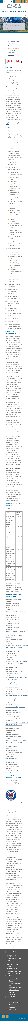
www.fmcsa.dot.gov (11, 758)
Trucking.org (11, 55)
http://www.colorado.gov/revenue (15, 612)
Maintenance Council (15, 987)
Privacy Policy (13, 1009)
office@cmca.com (16, 971)
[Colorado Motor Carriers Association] (14, 6)
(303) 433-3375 (15, 973)
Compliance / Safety (13, 48)
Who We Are (12, 1000)
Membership (12, 1005)
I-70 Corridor (11, 43)
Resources (12, 1007)
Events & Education (14, 1002)
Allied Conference (14, 990)
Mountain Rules (12, 46)
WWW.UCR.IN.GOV (11, 883)
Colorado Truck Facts (13, 41)
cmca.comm (9, 772)
